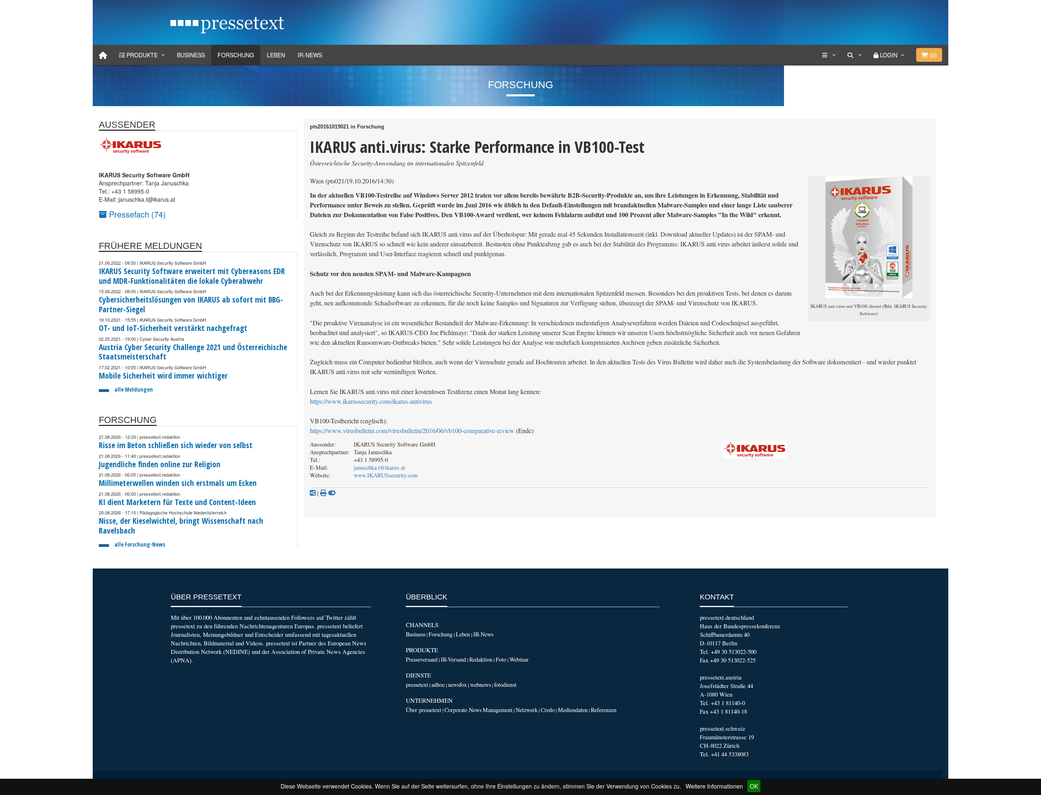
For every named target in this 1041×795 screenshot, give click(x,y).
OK (754, 786)
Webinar (519, 659)
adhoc (438, 684)
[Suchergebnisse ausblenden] (331, 492)
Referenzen (603, 710)
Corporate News (462, 710)
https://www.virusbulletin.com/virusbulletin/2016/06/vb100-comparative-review (412, 430)
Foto (501, 659)
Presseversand (422, 659)
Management (497, 710)
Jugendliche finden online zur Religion (159, 464)
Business (191, 55)
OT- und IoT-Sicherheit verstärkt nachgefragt (173, 327)
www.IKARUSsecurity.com (386, 475)
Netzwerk (527, 710)
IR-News (310, 55)
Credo (548, 710)
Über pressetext (423, 710)
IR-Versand (453, 659)
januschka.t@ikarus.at (379, 467)
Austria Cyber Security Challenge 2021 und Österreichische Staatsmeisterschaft (193, 352)
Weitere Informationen (714, 786)
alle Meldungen (133, 389)
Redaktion (480, 659)
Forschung (236, 55)
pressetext (417, 684)
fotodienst (505, 684)
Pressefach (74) (136, 214)
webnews (480, 684)
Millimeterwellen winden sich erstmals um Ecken (178, 482)
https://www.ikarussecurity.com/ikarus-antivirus (371, 401)
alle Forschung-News (139, 544)
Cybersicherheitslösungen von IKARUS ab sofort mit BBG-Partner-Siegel (191, 304)
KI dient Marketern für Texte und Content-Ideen (177, 502)
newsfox (457, 684)
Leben (276, 55)
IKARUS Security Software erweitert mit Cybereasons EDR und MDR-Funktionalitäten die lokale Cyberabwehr (192, 276)
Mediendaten (573, 710)
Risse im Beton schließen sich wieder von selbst (176, 445)
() (932, 55)
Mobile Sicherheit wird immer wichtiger (163, 375)
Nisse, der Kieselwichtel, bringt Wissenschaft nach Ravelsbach (181, 525)
